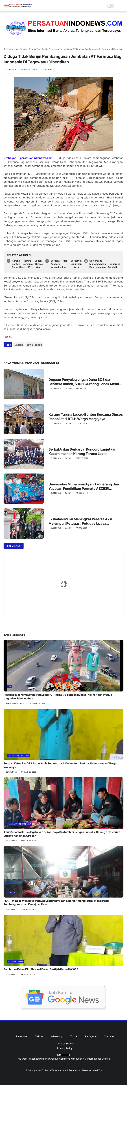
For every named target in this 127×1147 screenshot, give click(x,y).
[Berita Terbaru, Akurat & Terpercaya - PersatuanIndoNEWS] (18, 7)
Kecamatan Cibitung (18, 755)
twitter (39, 1036)
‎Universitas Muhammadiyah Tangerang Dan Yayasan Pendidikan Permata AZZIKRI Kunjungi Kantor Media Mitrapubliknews (104, 264)
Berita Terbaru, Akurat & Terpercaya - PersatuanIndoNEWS (73, 1070)
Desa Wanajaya (15, 961)
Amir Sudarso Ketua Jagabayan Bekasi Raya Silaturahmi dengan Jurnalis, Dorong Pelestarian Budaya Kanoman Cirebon (62, 834)
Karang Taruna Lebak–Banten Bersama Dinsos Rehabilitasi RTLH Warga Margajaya (27, 264)
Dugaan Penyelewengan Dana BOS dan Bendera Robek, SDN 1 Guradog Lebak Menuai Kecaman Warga (85, 382)
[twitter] (12, 353)
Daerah (19, 344)
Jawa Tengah (20, 49)
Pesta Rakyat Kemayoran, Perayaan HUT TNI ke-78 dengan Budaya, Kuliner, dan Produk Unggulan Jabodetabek (58, 696)
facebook (21, 1036)
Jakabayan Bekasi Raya (19, 824)
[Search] (117, 6)
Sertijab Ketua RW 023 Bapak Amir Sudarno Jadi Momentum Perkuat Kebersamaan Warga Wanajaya (60, 765)
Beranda (7, 49)
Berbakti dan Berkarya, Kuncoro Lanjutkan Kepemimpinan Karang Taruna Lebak (66, 264)
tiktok (73, 1036)
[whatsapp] (18, 353)
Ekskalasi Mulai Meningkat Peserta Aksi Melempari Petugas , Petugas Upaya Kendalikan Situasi (80, 521)
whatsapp (56, 1036)
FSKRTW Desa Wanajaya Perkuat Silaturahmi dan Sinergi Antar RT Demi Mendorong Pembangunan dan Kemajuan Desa (56, 902)
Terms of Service (64, 1043)
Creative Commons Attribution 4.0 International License (79, 1058)
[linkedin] (31, 353)
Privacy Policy (64, 1048)
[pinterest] (25, 353)
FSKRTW (11, 893)
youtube (109, 1036)
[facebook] (6, 353)
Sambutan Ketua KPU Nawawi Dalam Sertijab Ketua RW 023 (41, 969)
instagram (90, 1036)
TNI (9, 687)
